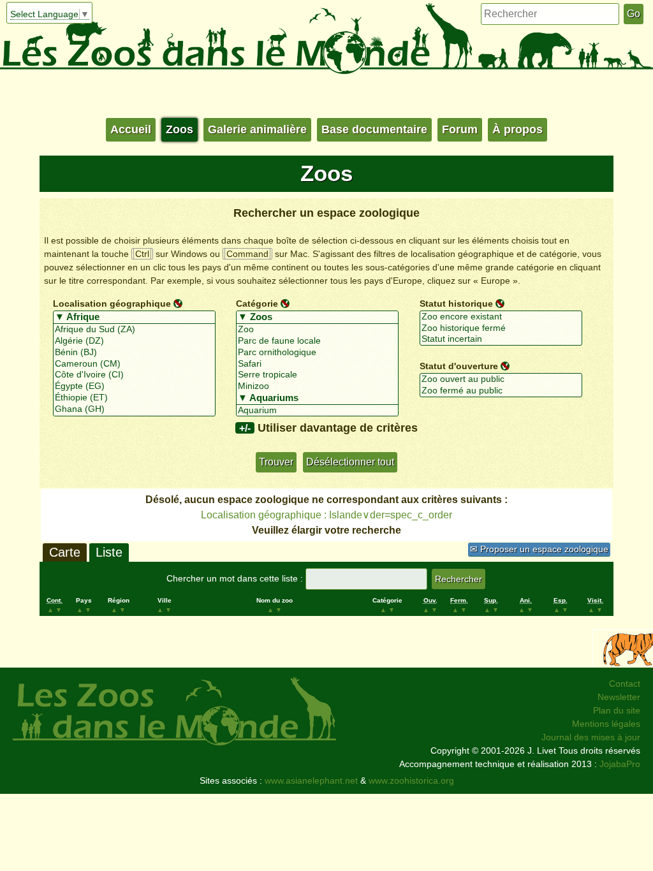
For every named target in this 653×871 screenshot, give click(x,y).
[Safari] (317, 364)
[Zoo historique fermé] (501, 328)
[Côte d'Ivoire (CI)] (134, 375)
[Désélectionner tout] (177, 303)
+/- (245, 428)
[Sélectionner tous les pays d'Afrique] (134, 317)
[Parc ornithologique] (317, 352)
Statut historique (456, 303)
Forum (460, 129)
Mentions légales (606, 724)
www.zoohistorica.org (411, 780)
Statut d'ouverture (459, 366)
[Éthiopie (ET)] (134, 398)
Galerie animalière (257, 129)
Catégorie (257, 303)
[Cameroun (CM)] (134, 364)
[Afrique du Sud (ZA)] (134, 329)
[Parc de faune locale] (317, 341)
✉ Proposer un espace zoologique (539, 549)
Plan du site (616, 710)
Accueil (130, 129)
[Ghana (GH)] (134, 409)
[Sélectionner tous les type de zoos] (317, 317)
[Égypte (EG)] (134, 386)
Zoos (179, 129)
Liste (109, 552)
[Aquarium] (317, 410)
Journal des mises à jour (590, 737)
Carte (64, 552)
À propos (517, 129)
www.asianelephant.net (311, 780)
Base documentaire (374, 129)
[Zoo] (317, 329)
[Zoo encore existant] (501, 317)
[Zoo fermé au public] (501, 391)
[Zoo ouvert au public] (501, 379)
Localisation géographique (112, 303)
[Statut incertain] (501, 339)
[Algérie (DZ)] (134, 341)
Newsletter (619, 697)
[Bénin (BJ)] (134, 352)
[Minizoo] (317, 386)
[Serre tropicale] (317, 375)
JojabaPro (619, 764)
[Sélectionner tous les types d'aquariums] (317, 398)
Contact (624, 683)
